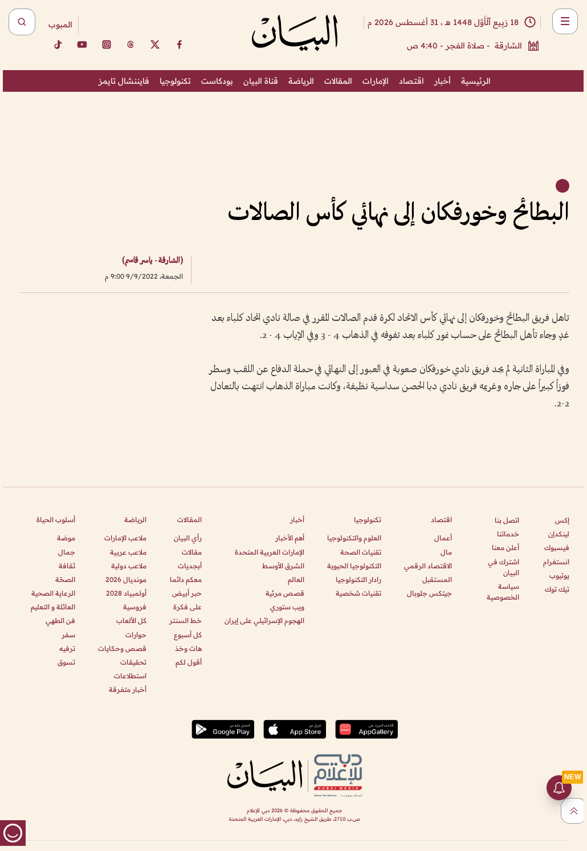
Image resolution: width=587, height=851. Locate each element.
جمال (66, 552)
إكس (562, 520)
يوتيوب (559, 575)
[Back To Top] (573, 811)
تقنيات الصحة (360, 552)
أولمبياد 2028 (126, 593)
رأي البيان (188, 538)
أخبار (442, 81)
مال (446, 552)
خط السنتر (185, 620)
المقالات (338, 81)
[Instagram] (106, 44)
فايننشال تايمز (124, 81)
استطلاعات (130, 675)
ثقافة (67, 565)
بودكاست (217, 81)
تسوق (66, 662)
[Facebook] (179, 44)
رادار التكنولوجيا (358, 579)
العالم (296, 579)
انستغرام (556, 561)
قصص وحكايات (122, 648)
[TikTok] (57, 44)
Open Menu (565, 21)
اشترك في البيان (503, 567)
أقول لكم (189, 662)
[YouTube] (82, 44)
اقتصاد (411, 81)
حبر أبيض (187, 593)
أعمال (443, 538)
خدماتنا (508, 534)
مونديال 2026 (125, 579)
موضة (66, 538)
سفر (68, 634)
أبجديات (190, 565)
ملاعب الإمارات (125, 538)
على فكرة (187, 606)
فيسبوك (556, 547)
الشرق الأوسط (283, 565)
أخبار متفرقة (127, 689)
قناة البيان (260, 81)
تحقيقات (133, 662)
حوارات (135, 634)
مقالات (192, 552)
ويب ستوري (287, 606)
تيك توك (557, 589)
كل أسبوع (188, 634)
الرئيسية (476, 81)
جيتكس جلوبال (429, 593)
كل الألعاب (131, 620)
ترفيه (67, 648)
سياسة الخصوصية (503, 591)
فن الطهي (60, 620)
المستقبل (437, 579)
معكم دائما (186, 579)
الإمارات (375, 81)
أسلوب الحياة (55, 519)
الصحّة (65, 579)
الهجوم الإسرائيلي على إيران (264, 620)
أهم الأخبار (289, 538)
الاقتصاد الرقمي (428, 565)
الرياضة (301, 81)
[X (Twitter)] (155, 44)
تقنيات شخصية (358, 593)
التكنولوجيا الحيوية (354, 565)
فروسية (134, 606)
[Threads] (130, 44)
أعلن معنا (505, 547)
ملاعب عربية (128, 552)
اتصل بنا (507, 520)
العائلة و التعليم (53, 606)
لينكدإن (558, 534)
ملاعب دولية (128, 565)
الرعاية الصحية (53, 593)
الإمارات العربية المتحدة (269, 552)
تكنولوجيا (175, 81)
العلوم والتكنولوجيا (354, 538)
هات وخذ (188, 648)
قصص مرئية (285, 593)
